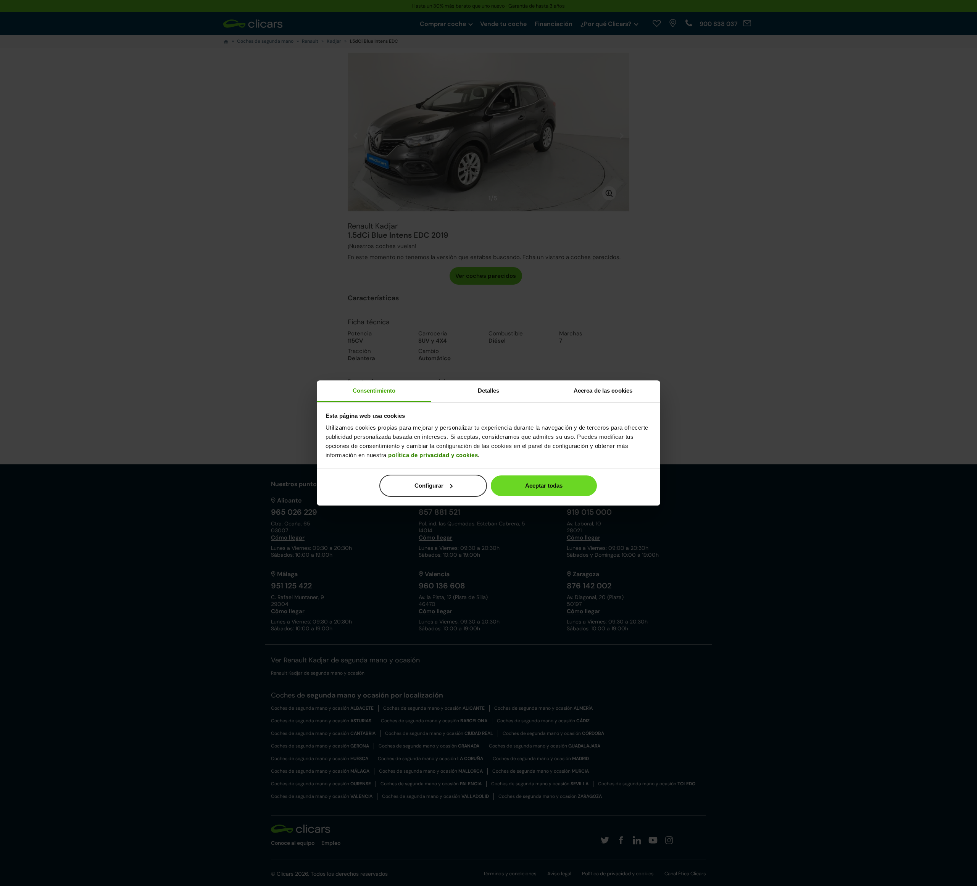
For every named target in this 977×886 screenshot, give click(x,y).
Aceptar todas (544, 485)
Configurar (428, 485)
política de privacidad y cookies (433, 455)
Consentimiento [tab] (374, 390)
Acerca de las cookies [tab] (603, 390)
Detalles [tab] (489, 390)
